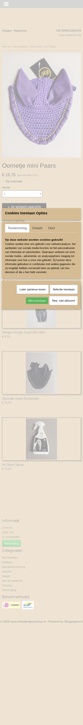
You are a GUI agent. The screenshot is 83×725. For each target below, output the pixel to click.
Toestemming (17, 228)
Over (51, 228)
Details (37, 228)
